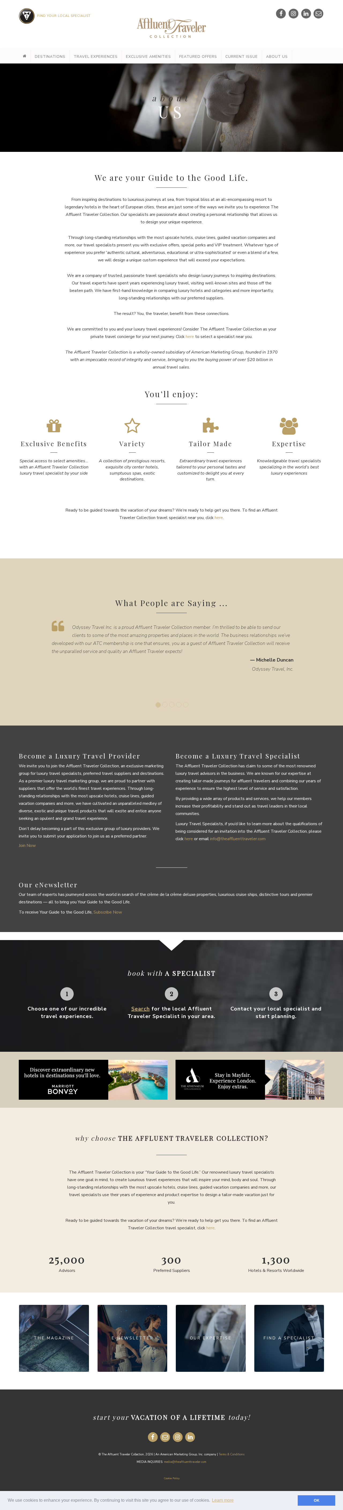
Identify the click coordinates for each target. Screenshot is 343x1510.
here (190, 337)
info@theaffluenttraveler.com (238, 839)
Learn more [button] (223, 1500)
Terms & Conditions (231, 1454)
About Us (277, 56)
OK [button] (316, 1500)
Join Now (27, 845)
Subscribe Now (108, 912)
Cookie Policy (172, 1478)
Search (140, 1008)
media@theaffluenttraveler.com (185, 1462)
